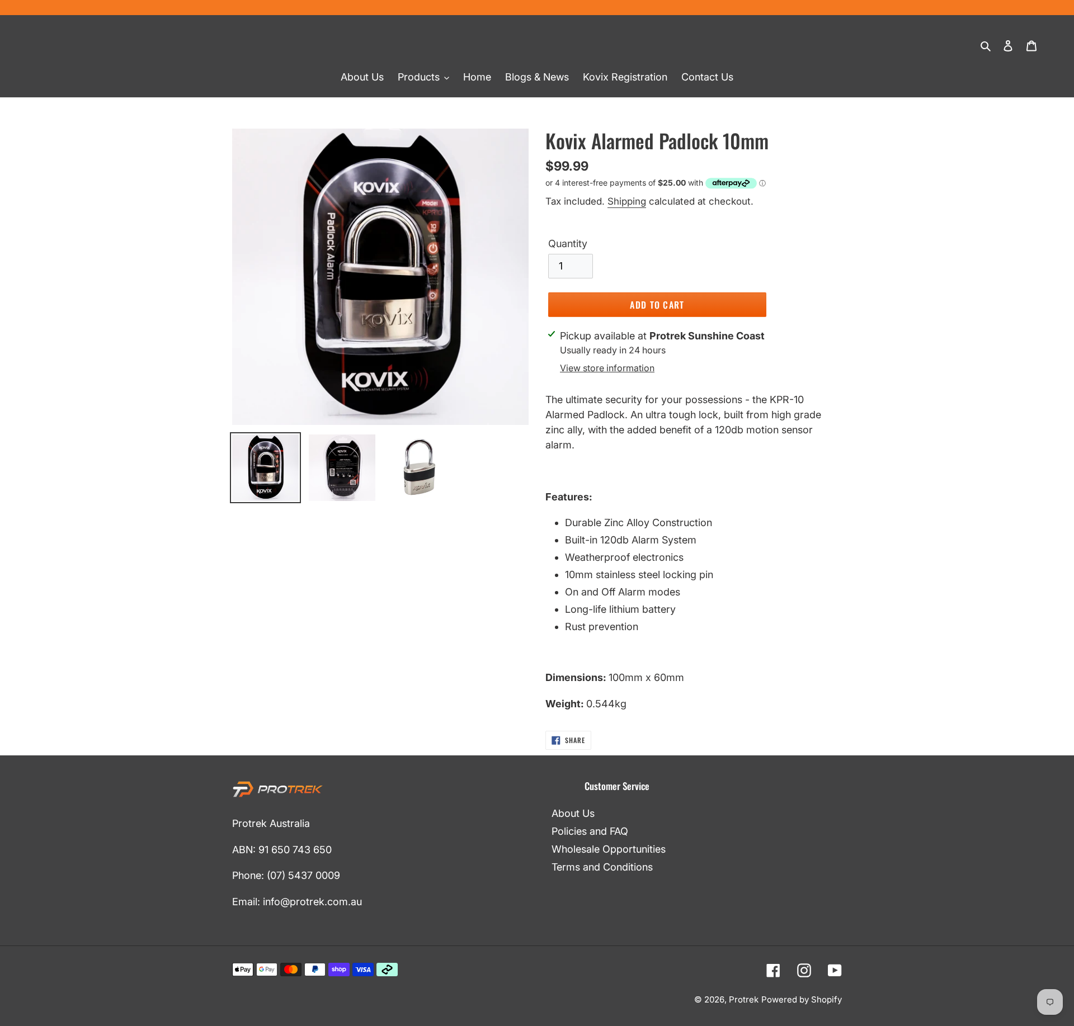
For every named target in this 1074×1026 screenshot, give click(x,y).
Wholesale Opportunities (609, 849)
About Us (573, 813)
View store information (607, 367)
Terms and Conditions (602, 867)
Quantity (567, 243)
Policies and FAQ (590, 831)
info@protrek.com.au (312, 901)
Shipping (626, 201)
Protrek (744, 999)
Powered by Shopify (801, 999)
